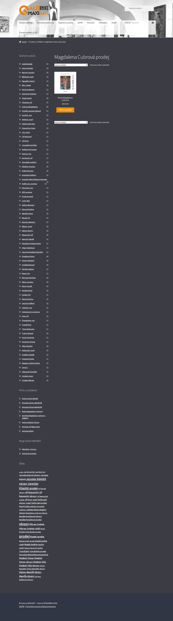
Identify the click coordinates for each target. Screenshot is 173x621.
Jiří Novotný (27, 136)
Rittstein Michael (29, 278)
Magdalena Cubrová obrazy (36, 513)
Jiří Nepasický (32, 492)
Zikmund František (29, 372)
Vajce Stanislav (28, 337)
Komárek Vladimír (29, 175)
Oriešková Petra (28, 256)
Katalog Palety (28, 431)
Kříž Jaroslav (27, 192)
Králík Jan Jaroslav (29, 184)
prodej (24, 536)
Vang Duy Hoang (28, 342)
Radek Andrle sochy (34, 544)
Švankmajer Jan (28, 320)
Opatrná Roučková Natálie (32, 252)
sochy (40, 548)
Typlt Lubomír (27, 333)
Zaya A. (25, 367)
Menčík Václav (27, 213)
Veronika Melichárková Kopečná (33, 554)
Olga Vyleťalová (28, 248)
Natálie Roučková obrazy (30, 516)
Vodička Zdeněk (28, 355)
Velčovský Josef (28, 350)
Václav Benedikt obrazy (35, 569)
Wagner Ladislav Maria (31, 363)
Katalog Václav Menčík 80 (32, 403)
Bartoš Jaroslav (28, 72)
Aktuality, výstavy (29, 449)
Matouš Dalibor (28, 209)
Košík (114, 22)
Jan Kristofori (29, 472)
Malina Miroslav (28, 205)
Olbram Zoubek (36, 524)
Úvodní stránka (25, 22)
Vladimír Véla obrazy (29, 565)
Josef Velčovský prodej (36, 503)
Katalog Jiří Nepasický (31, 427)
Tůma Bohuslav (28, 329)
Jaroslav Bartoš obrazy (29, 475)
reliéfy (21, 548)
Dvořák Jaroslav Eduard (31, 111)
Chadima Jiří (27, 102)
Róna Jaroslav (27, 282)
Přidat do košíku (65, 110)
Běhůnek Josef (28, 77)
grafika (21, 472)
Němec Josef (27, 226)
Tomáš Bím (24, 551)
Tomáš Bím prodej (38, 551)
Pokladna (103, 22)
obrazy (24, 524)
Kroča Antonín (27, 196)
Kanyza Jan (26, 154)
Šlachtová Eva (27, 299)
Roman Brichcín (31, 548)
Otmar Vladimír (28, 260)
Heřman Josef (27, 119)
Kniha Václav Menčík (30, 398)
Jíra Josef (26, 132)
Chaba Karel (27, 98)
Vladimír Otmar (26, 558)
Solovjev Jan (27, 308)
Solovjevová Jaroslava (31, 312)
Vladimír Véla (39, 561)
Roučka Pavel (27, 290)
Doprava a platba (65, 22)
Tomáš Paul (26, 325)
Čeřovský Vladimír (29, 94)
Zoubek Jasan (27, 376)
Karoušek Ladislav (29, 162)
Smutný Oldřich (28, 303)
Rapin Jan (26, 273)
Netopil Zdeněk (28, 239)
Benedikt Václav (28, 81)
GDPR (80, 22)
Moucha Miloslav (28, 222)
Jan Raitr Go (40, 472)
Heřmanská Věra (28, 124)
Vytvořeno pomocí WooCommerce (41, 606)
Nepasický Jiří (27, 235)
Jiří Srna (25, 141)
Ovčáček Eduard (28, 265)
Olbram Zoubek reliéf (29, 528)
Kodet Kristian (27, 171)
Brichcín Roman (28, 89)
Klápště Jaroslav (28, 166)
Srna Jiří (25, 316)
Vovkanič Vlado (28, 359)
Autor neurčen (27, 68)
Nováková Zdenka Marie (31, 243)
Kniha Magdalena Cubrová (32, 411)
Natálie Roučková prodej (30, 519)
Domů (24, 42)
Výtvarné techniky (29, 453)
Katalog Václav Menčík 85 (32, 407)
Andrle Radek (27, 64)
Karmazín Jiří (27, 158)
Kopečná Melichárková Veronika (34, 179)
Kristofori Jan (27, 188)
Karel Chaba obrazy (28, 506)
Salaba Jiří (26, 295)
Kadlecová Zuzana (29, 149)
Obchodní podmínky (45, 22)
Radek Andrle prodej (27, 541)
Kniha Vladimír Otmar (30, 422)
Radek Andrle (37, 536)
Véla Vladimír (27, 346)
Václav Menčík (26, 572)
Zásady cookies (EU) (27, 32)
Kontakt (90, 22)
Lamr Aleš (26, 201)
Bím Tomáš (26, 85)
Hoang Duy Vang (28, 128)
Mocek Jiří (26, 218)
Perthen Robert (28, 269)
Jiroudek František (29, 145)
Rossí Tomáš (27, 286)
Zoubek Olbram (28, 380)
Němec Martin (27, 231)
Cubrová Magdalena (30, 107)
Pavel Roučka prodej (33, 532)
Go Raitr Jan (27, 115)
